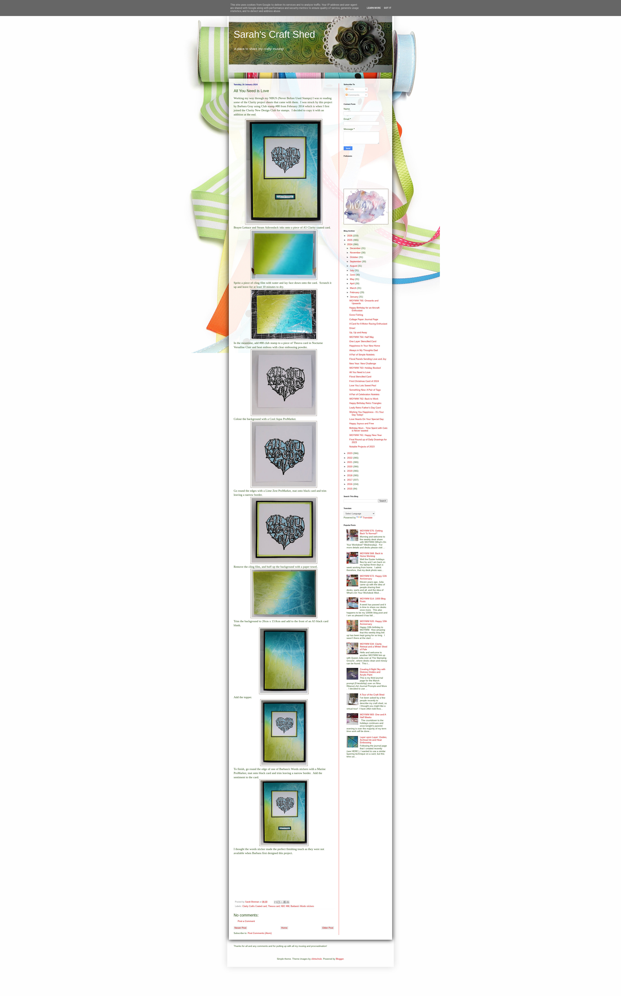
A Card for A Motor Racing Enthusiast (368, 323)
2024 (350, 244)
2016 (350, 484)
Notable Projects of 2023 (362, 446)
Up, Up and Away (358, 332)
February (355, 292)
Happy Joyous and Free (361, 423)
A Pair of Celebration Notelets (364, 394)
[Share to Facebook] (284, 902)
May (352, 279)
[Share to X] (281, 902)
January (354, 296)
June (353, 274)
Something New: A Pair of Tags (365, 390)
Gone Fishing (356, 315)
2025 (350, 240)
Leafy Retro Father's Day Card (365, 407)
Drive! (352, 328)
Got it (387, 8)
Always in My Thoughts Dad (363, 350)
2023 (350, 453)
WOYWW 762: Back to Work (363, 398)
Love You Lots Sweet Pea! (362, 385)
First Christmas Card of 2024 (364, 381)
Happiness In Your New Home (364, 345)
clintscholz (316, 959)
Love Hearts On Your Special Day (366, 419)
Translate (367, 517)
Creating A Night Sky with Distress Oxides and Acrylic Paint (372, 672)
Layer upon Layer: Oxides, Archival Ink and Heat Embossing (373, 740)
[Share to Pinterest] (287, 902)
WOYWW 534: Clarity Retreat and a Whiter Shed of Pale (373, 647)
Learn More (374, 8)
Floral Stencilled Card (360, 376)
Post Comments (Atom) (260, 933)
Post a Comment (246, 921)
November (355, 252)
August (354, 266)
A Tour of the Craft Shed (372, 694)
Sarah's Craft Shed (274, 34)
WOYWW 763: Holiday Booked (365, 368)
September (356, 261)
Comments (353, 95)
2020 (350, 466)
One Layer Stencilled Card (362, 341)
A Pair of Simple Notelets (362, 354)
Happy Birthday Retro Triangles (365, 403)
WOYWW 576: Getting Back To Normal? (371, 532)
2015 (350, 488)
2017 (350, 479)
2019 (350, 471)
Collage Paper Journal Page (363, 319)
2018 (350, 475)
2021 (350, 462)
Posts (351, 89)
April (352, 283)
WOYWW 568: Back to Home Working (371, 554)
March (353, 288)
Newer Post (240, 927)
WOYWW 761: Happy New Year (365, 435)
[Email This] (275, 902)
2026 (350, 235)
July (352, 270)
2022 (350, 457)
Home (284, 927)
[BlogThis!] (278, 902)
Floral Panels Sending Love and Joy (367, 359)
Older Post (327, 927)
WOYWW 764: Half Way (361, 337)
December (355, 248)
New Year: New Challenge (362, 363)
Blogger (340, 959)
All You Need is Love (359, 372)
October (354, 257)
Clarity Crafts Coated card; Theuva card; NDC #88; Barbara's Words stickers (278, 906)
